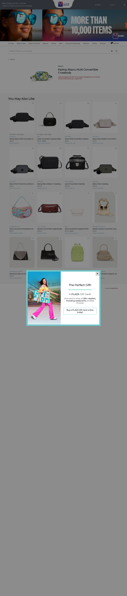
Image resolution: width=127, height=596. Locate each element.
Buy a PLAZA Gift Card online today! (80, 311)
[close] (97, 274)
